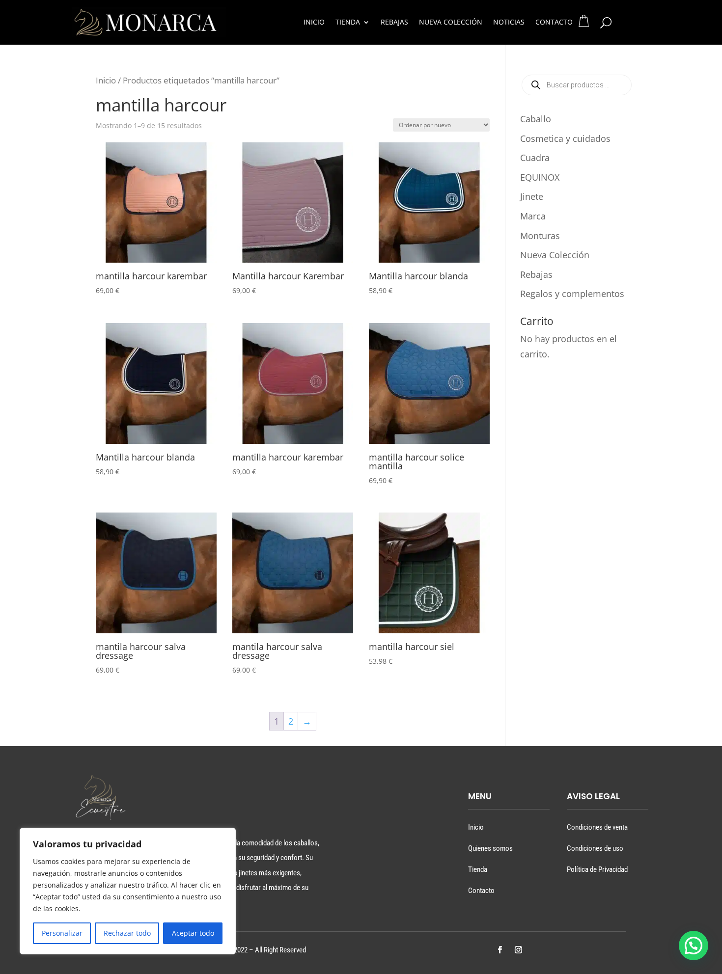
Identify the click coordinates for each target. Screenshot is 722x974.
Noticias (509, 23)
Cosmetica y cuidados (565, 138)
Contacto (554, 23)
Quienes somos (490, 848)
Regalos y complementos (572, 293)
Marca (533, 216)
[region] (128, 891)
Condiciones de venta (597, 827)
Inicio (314, 23)
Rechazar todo (127, 933)
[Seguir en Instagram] (518, 950)
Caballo (535, 119)
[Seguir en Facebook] (499, 950)
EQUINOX (539, 177)
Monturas (540, 236)
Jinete (531, 196)
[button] (693, 945)
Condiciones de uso (595, 848)
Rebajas (394, 23)
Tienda (347, 23)
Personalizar (62, 933)
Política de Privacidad (597, 869)
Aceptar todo (193, 933)
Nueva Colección (450, 23)
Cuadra (535, 157)
